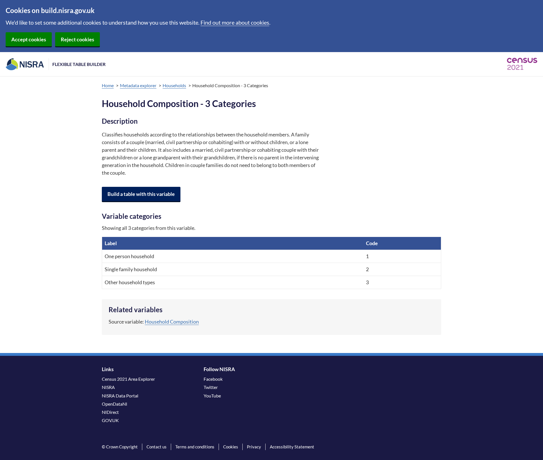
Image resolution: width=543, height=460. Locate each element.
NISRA (108, 387)
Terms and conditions (194, 446)
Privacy (254, 446)
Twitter (211, 387)
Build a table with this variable (141, 194)
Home (108, 85)
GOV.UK (110, 420)
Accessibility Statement (292, 446)
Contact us (156, 446)
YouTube (212, 395)
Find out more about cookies (235, 22)
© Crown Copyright (120, 446)
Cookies (230, 446)
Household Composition (172, 321)
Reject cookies (77, 39)
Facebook (213, 379)
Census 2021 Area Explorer (128, 379)
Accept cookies (28, 39)
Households (174, 85)
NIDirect (110, 412)
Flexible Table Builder (78, 64)
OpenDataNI (114, 403)
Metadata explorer (138, 85)
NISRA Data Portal (120, 395)
